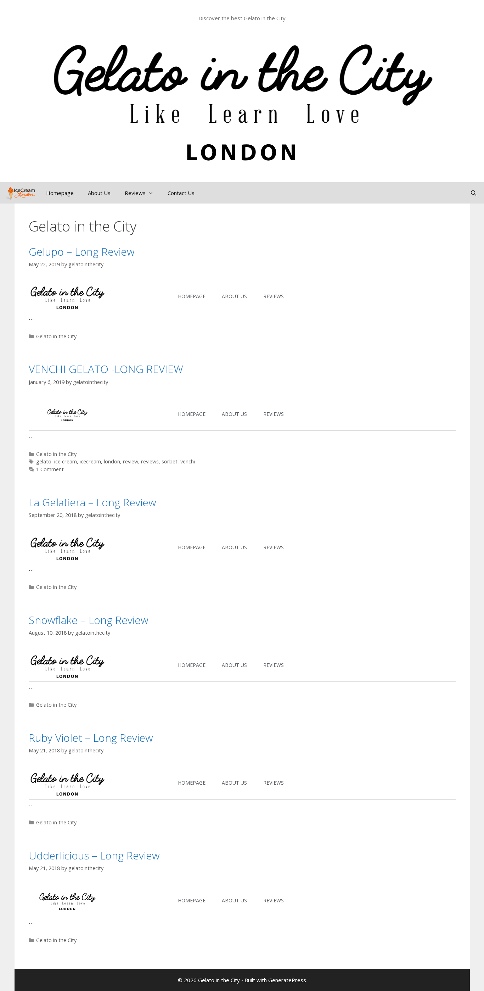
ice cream (65, 461)
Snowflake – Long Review (88, 620)
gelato (43, 461)
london (112, 461)
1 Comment (50, 469)
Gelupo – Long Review (82, 251)
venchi (187, 461)
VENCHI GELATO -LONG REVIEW (106, 369)
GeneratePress (287, 980)
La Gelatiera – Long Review (92, 502)
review (130, 461)
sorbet (170, 461)
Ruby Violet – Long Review (91, 737)
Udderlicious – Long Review (94, 855)
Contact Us (181, 192)
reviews (150, 461)
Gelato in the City (56, 336)
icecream (90, 461)
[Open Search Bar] (473, 193)
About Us (99, 192)
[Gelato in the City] (19, 193)
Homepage (60, 192)
